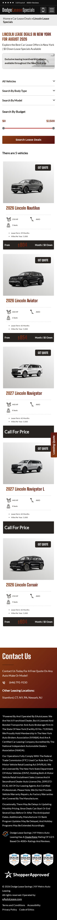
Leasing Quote (53, 444)
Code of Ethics (26, 909)
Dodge (18, 10)
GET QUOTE (43, 167)
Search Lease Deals (28, 139)
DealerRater (31, 836)
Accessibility (33, 905)
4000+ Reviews (33, 3)
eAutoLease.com (12, 899)
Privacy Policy (9, 909)
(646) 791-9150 (43, 10)
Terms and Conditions (13, 905)
